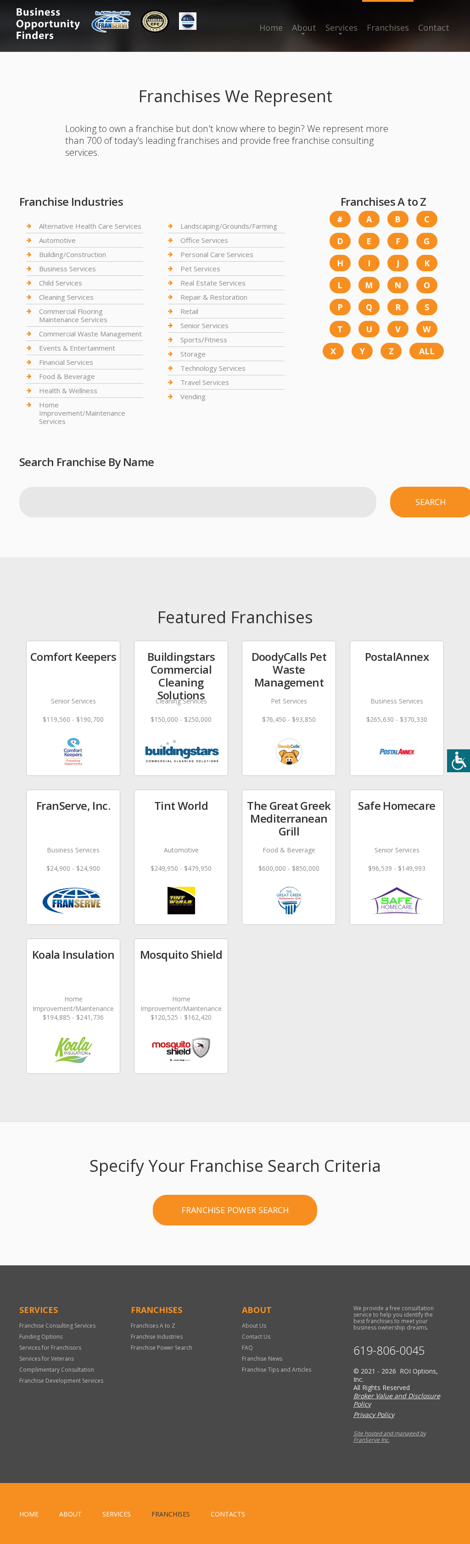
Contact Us (256, 1337)
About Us (254, 1326)
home (29, 1514)
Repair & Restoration (213, 297)
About (304, 27)
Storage (193, 353)
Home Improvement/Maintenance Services (82, 413)
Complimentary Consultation (56, 1370)
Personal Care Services (216, 254)
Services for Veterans (46, 1359)
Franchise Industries (157, 1337)
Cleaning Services (66, 297)
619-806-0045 (389, 1350)
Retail (189, 311)
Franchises (388, 27)
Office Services (204, 240)
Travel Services (204, 382)
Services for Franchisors (50, 1348)
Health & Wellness (68, 390)
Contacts (228, 1514)
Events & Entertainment (77, 347)
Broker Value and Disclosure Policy (396, 1399)
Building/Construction (72, 254)
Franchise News (262, 1359)
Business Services (67, 268)
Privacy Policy (373, 1414)
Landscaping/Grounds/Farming (228, 226)
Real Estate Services (213, 282)
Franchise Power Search (235, 1209)
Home (271, 27)
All (427, 351)
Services (341, 27)
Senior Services (204, 325)
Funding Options (40, 1337)
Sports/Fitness (203, 339)
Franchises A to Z (153, 1326)
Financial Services (66, 362)
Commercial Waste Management (90, 333)
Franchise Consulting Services (57, 1326)
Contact (433, 27)
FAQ (247, 1348)
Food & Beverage (67, 376)
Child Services (60, 282)
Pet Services (200, 268)
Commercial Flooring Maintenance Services (73, 315)
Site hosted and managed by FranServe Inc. (389, 1436)
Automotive (57, 240)
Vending (193, 396)
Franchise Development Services (61, 1381)
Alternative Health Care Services (90, 226)
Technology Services (213, 368)
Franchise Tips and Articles (276, 1370)
